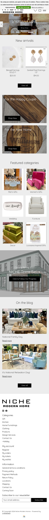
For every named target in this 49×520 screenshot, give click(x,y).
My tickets (6, 456)
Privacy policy (8, 471)
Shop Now (24, 28)
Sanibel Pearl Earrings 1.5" (36, 71)
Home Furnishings (9, 425)
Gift (3, 419)
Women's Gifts (36, 192)
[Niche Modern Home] (12, 10)
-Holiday (5, 441)
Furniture (36, 219)
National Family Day (12, 336)
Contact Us (7, 438)
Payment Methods (10, 474)
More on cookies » (38, 7)
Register (5, 450)
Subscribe (39, 500)
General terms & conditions (13, 468)
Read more (7, 341)
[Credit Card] (24, 517)
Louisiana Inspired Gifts (36, 245)
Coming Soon (8, 490)
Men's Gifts (12, 192)
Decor (12, 245)
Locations (6, 481)
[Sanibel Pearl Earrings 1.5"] (36, 57)
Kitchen (5, 422)
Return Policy (7, 477)
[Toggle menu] (44, 10)
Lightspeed (6, 513)
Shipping (5, 484)
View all (24, 85)
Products (6, 432)
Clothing (5, 428)
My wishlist (6, 459)
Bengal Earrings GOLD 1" (12, 71)
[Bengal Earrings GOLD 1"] (12, 57)
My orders (6, 453)
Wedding (13, 219)
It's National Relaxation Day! (16, 372)
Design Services (8, 435)
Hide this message (23, 7)
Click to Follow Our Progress (24, 279)
